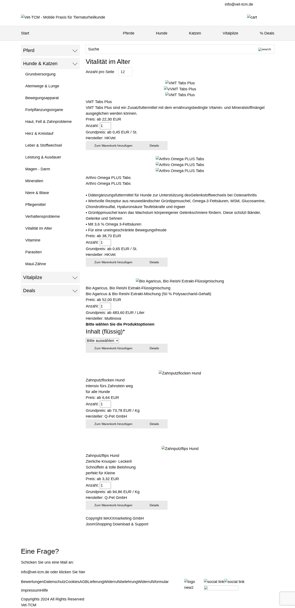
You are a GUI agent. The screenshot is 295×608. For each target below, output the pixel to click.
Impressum (30, 590)
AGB (83, 582)
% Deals (267, 33)
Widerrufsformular (153, 582)
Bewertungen (32, 582)
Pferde (128, 33)
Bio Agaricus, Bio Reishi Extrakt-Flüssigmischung (128, 288)
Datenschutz (54, 582)
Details (154, 145)
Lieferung (96, 582)
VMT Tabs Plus (99, 102)
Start (25, 33)
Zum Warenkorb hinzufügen (113, 145)
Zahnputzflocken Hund (105, 380)
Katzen (195, 33)
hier (82, 572)
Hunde (161, 33)
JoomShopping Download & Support (117, 524)
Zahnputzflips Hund (102, 455)
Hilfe (44, 590)
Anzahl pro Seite (100, 72)
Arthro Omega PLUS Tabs (108, 178)
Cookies (72, 582)
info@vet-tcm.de (239, 4)
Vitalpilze (230, 33)
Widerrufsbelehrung (121, 582)
